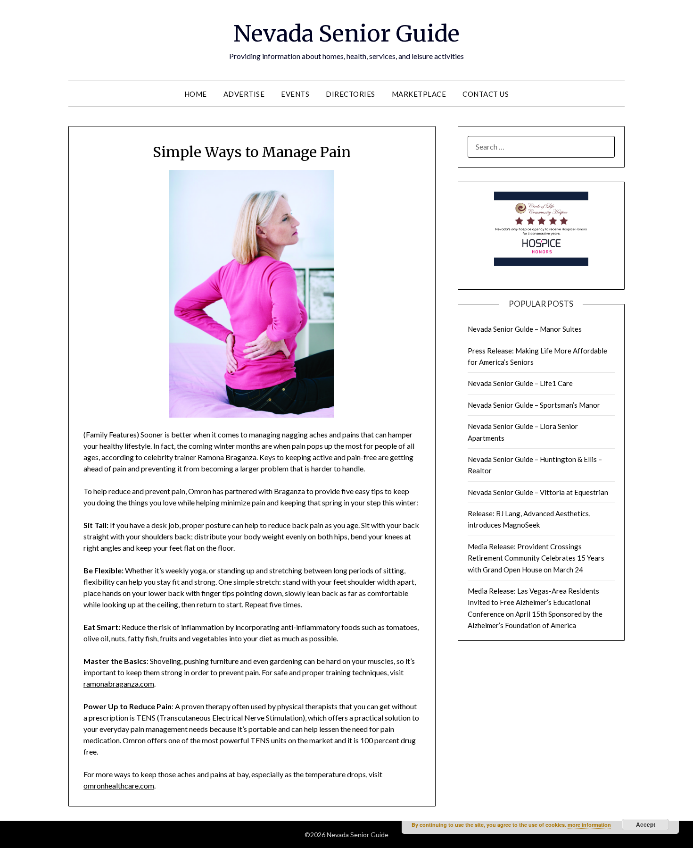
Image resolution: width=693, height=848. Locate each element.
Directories (350, 94)
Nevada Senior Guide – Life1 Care (520, 383)
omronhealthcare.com (118, 785)
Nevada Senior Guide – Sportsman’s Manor (534, 405)
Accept (645, 824)
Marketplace (419, 94)
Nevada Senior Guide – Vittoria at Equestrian (538, 492)
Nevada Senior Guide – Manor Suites (525, 329)
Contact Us (485, 94)
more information (589, 824)
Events (295, 94)
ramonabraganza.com (118, 683)
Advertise (244, 94)
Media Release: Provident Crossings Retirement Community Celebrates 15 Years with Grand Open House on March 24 (536, 558)
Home (195, 94)
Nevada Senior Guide (346, 33)
